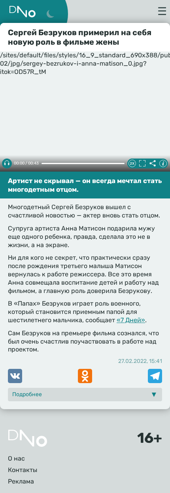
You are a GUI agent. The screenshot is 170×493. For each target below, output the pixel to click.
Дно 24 (22, 11)
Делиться (152, 163)
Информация (163, 163)
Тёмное (50, 14)
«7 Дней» (131, 320)
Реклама (21, 481)
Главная (27, 438)
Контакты (22, 470)
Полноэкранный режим (142, 163)
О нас (16, 458)
